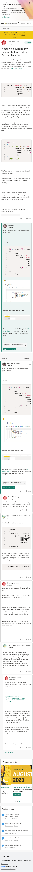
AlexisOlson (11, 225)
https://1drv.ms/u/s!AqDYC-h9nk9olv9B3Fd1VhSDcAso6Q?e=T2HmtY (15, 699)
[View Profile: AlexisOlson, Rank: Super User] (4, 364)
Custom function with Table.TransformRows (12, 815)
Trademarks (4, 864)
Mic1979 (14, 819)
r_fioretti (15, 840)
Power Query (6, 28)
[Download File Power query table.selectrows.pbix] (25, 345)
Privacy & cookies (17, 860)
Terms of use (27, 860)
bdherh (16, 826)
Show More (10, 752)
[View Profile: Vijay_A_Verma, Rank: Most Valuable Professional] (4, 517)
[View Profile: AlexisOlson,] (5, 226)
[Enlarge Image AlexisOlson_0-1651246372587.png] (16, 291)
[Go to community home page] (11, 23)
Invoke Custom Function (12, 838)
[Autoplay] (13, 801)
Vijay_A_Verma (11, 516)
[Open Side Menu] (2, 23)
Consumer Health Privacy (8, 869)
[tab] (16, 801)
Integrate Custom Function (13, 845)
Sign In (29, 23)
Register (23, 23)
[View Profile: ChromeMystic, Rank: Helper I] (3, 42)
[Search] (19, 23)
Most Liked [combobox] (27, 358)
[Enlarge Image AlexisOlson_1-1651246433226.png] (16, 317)
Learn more (6, 794)
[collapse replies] (16, 362)
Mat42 (14, 847)
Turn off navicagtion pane (13, 823)
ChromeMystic (11, 42)
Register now (6, 17)
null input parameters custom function (17, 831)
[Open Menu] (30, 28)
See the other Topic (16, 69)
